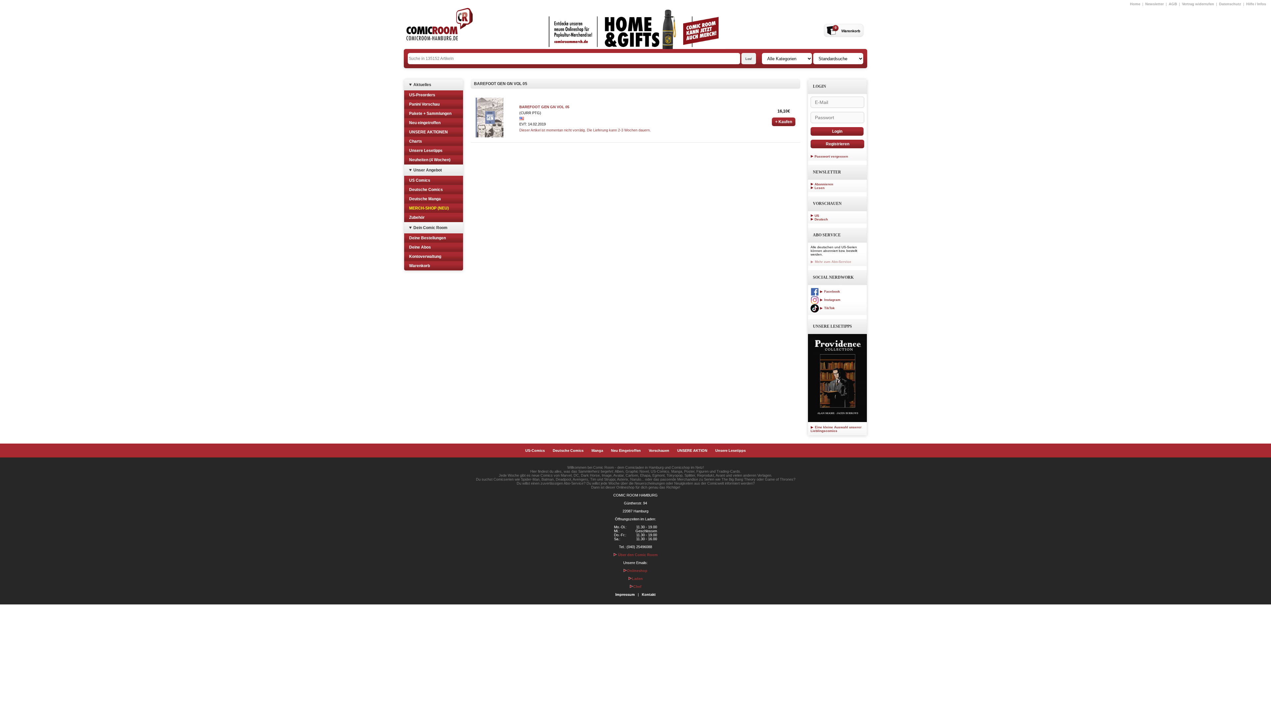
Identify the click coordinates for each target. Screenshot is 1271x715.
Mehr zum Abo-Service (832, 261)
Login (837, 131)
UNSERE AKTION (692, 451)
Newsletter (1154, 4)
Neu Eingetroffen (626, 451)
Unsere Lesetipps (426, 150)
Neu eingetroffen (425, 122)
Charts (415, 141)
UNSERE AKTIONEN (428, 132)
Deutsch (821, 219)
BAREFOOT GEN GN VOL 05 (544, 107)
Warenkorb (419, 265)
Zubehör (417, 217)
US (817, 215)
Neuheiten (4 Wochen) (429, 160)
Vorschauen (659, 451)
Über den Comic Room (637, 555)
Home (1135, 4)
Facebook (831, 291)
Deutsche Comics (426, 189)
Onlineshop (637, 571)
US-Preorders (422, 95)
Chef (637, 587)
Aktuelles (422, 84)
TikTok (829, 308)
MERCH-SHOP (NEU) (429, 208)
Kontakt (649, 594)
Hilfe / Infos (1256, 4)
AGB (1173, 4)
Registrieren (837, 144)
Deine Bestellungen (427, 238)
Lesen (819, 188)
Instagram (831, 300)
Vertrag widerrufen (1198, 4)
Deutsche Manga (425, 199)
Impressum (625, 594)
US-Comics (535, 451)
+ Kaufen (783, 121)
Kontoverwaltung (425, 256)
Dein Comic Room (430, 227)
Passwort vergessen (831, 156)
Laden (637, 579)
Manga (597, 451)
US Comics (419, 180)
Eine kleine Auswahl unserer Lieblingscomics (836, 429)
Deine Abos (420, 247)
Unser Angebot (427, 170)
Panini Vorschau (424, 104)
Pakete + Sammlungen (430, 113)
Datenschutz (1230, 4)
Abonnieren (824, 184)
